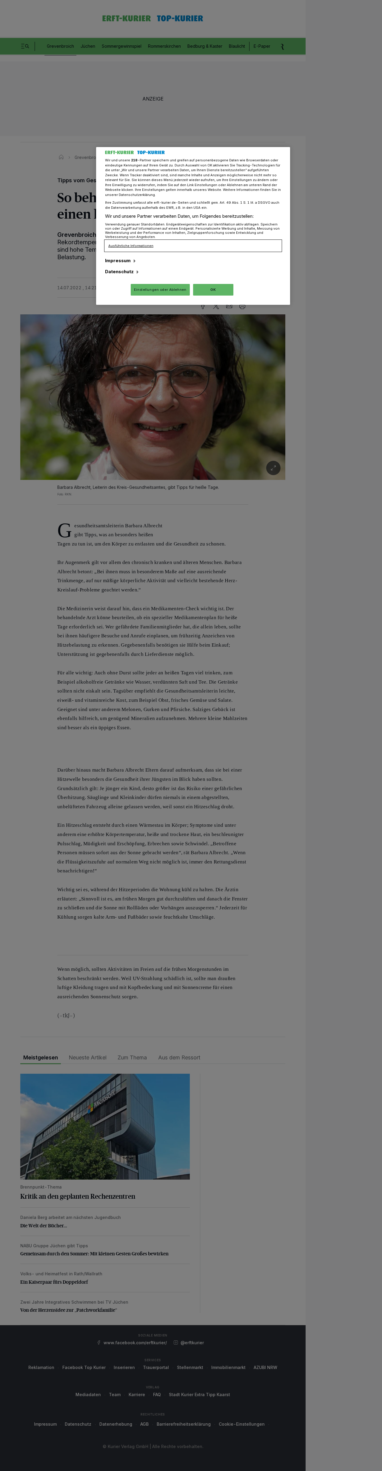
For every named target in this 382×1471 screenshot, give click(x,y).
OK (213, 290)
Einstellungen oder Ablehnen (160, 290)
